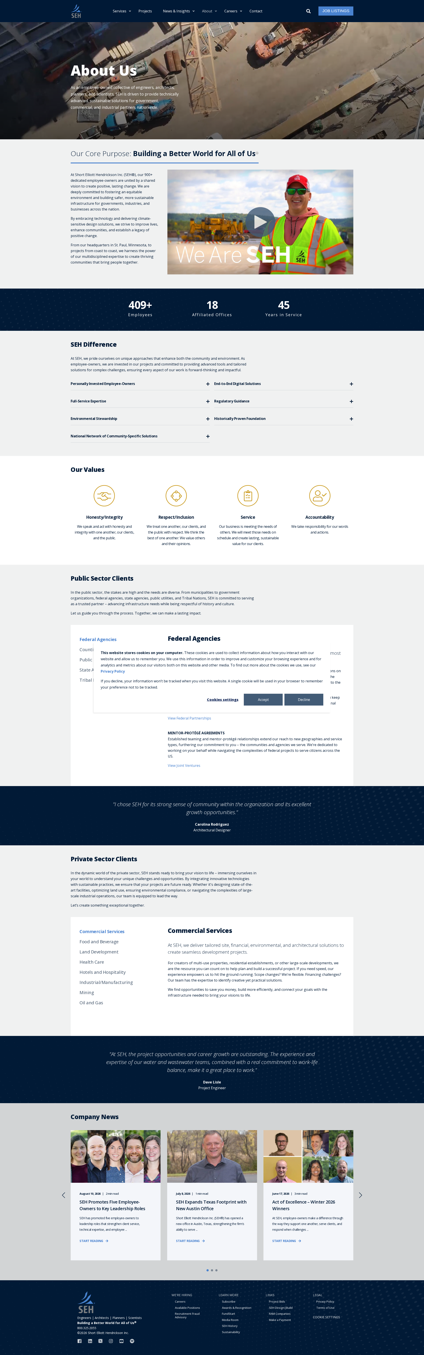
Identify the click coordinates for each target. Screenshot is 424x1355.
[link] (116, 1195)
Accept (263, 699)
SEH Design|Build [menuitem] (281, 1308)
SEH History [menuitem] (230, 1326)
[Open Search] (309, 10)
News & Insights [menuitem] (176, 11)
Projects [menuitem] (145, 11)
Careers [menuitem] (230, 11)
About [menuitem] (207, 11)
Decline (304, 699)
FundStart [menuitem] (228, 1314)
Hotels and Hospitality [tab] (102, 972)
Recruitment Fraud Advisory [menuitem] (187, 1315)
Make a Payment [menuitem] (280, 1320)
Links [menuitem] (270, 1295)
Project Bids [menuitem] (277, 1301)
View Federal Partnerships (189, 718)
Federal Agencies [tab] (98, 639)
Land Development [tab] (99, 952)
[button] (207, 1270)
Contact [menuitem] (256, 11)
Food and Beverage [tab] (99, 942)
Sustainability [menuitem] (231, 1332)
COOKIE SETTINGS (326, 1317)
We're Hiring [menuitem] (182, 1295)
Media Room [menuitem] (230, 1320)
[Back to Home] (76, 11)
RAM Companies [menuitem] (280, 1314)
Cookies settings (222, 699)
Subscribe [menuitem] (228, 1301)
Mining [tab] (87, 992)
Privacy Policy (113, 671)
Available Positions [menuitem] (187, 1308)
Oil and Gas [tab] (91, 1003)
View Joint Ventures (184, 765)
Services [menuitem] (119, 11)
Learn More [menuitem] (228, 1295)
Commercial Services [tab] (102, 931)
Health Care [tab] (92, 962)
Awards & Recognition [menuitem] (236, 1308)
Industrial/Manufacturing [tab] (106, 982)
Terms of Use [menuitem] (325, 1308)
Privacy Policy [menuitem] (325, 1301)
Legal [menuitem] (317, 1295)
